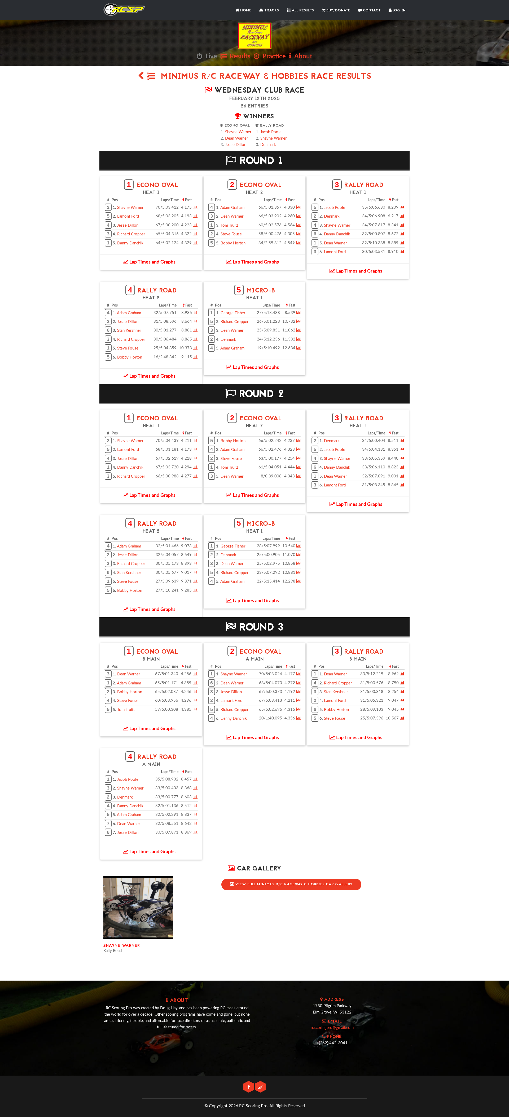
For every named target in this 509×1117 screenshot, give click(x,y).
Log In (399, 10)
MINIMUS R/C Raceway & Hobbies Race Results (263, 76)
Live (209, 56)
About (301, 56)
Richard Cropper (131, 234)
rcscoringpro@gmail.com (332, 1028)
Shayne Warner (238, 132)
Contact (371, 10)
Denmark (268, 145)
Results (239, 56)
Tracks (271, 10)
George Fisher (233, 313)
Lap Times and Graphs (151, 262)
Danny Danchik (130, 243)
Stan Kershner (129, 331)
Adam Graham (232, 208)
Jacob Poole (271, 132)
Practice (272, 56)
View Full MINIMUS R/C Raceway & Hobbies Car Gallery (293, 884)
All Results (302, 10)
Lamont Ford (128, 216)
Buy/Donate (337, 10)
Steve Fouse (231, 234)
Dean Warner (236, 138)
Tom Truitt (229, 225)
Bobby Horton (233, 243)
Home (245, 10)
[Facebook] (249, 1087)
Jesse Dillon (235, 145)
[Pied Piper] (260, 1087)
